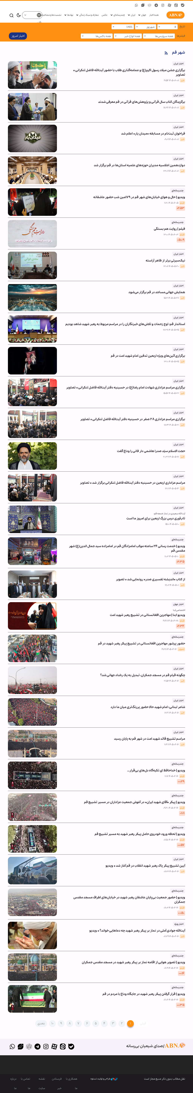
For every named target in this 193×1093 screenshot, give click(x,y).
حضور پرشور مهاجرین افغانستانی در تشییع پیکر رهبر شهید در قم (141, 640)
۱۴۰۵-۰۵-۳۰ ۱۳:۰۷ (171, 266)
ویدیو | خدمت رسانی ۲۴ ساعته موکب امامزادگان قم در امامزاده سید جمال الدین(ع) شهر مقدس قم (127, 545)
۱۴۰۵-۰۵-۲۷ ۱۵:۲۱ (171, 298)
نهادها (70, 15)
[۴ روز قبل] (32, 202)
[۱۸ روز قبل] (32, 392)
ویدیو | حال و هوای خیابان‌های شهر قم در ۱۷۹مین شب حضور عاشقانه (139, 194)
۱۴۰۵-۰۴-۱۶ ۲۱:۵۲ (171, 681)
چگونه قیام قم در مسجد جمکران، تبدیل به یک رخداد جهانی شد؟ (142, 672)
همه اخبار (154, 15)
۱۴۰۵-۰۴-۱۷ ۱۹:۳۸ (169, 649)
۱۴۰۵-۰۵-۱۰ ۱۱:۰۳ (171, 556)
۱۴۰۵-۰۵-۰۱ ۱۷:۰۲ (172, 585)
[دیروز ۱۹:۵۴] (32, 75)
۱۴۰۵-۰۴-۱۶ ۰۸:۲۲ (171, 871)
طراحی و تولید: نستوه (100, 1078)
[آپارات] (54, 1047)
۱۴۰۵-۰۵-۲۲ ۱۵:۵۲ (171, 393)
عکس (104, 15)
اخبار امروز (18, 36)
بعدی (41, 1023)
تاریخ (182, 26)
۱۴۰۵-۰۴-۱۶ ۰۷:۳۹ (171, 936)
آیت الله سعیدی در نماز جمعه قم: (169, 513)
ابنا (174, 15)
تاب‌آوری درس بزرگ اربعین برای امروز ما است (155, 518)
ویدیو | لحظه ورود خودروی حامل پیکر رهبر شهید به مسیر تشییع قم (140, 831)
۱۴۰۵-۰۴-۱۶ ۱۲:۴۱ (171, 712)
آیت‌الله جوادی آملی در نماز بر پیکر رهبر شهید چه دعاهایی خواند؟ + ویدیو (137, 927)
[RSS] (166, 53)
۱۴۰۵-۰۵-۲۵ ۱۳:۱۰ (171, 361)
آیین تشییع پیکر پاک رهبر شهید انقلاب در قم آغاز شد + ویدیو (145, 863)
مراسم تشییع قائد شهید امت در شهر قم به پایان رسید (149, 736)
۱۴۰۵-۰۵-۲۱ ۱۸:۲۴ (171, 425)
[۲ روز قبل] (32, 107)
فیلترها (181, 36)
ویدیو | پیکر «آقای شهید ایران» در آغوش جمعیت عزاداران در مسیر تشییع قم (134, 799)
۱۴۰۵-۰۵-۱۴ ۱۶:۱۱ (172, 488)
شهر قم (178, 52)
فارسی (37, 23)
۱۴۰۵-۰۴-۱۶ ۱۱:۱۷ (171, 776)
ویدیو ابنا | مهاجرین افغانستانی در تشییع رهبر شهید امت (147, 615)
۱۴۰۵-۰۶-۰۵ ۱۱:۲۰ (171, 202)
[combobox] (167, 26)
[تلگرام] (37, 1047)
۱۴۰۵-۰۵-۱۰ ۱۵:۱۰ (172, 524)
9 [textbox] (175, 27)
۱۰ (52, 1023)
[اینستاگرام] (46, 1047)
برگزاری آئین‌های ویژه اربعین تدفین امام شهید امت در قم (148, 353)
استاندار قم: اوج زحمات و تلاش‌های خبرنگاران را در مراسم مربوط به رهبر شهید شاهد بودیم (125, 321)
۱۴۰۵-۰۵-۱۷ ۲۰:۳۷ (171, 456)
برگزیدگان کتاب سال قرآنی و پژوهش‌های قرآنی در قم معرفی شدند (141, 99)
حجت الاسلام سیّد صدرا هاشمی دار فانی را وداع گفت (151, 448)
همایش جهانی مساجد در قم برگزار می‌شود (157, 289)
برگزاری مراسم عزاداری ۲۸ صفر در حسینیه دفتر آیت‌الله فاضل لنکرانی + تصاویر (132, 416)
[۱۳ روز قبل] (32, 297)
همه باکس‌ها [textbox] (103, 36)
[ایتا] (63, 1047)
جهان (143, 15)
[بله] (71, 1047)
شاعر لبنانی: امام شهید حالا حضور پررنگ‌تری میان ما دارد (148, 704)
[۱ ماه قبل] (32, 584)
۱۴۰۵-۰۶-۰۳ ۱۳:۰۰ (171, 234)
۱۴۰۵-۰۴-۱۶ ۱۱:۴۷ (171, 744)
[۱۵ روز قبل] (32, 329)
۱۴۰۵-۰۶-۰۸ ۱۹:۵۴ (171, 80)
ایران (133, 15)
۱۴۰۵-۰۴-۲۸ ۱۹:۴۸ (170, 620)
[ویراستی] (20, 1047)
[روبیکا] (29, 1047)
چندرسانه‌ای (119, 15)
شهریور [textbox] (150, 27)
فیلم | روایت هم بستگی (169, 226)
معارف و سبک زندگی (89, 15)
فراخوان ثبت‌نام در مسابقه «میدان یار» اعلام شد (153, 130)
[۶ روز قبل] (32, 234)
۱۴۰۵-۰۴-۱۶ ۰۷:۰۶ (171, 999)
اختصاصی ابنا (179, 610)
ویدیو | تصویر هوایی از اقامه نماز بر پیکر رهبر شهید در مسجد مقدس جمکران (133, 959)
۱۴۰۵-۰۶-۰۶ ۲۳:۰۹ (171, 171)
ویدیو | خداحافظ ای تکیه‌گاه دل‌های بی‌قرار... (156, 767)
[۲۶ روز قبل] (32, 487)
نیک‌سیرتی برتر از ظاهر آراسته (165, 257)
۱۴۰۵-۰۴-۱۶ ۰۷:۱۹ (171, 968)
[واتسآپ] (12, 1047)
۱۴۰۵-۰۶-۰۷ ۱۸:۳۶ (171, 107)
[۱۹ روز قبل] (32, 424)
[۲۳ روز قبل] (32, 456)
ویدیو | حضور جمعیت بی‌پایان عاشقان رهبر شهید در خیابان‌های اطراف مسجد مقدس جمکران (129, 896)
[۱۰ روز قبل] (32, 265)
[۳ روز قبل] (32, 170)
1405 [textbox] (129, 27)
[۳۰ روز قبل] (32, 519)
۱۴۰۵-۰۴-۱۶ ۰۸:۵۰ (171, 839)
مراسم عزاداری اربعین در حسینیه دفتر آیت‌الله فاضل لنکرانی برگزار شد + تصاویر (132, 480)
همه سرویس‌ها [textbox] (164, 36)
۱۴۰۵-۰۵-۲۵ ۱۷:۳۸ (171, 329)
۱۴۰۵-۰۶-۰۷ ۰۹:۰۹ (171, 139)
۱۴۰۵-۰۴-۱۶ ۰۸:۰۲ (171, 907)
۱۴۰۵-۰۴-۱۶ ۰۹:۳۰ (170, 807)
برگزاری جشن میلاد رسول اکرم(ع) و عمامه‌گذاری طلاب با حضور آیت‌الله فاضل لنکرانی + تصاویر (129, 69)
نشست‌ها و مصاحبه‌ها (50, 15)
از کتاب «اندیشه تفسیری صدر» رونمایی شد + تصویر (150, 576)
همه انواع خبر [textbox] (132, 36)
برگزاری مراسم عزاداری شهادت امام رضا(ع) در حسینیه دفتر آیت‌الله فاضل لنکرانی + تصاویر (125, 384)
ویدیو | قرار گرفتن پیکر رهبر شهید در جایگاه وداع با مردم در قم (144, 991)
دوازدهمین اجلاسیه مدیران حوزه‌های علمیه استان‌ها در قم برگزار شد (139, 162)
